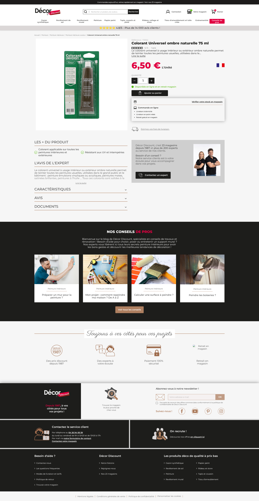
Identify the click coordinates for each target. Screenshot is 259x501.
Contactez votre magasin (64, 441)
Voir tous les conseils (129, 309)
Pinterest (208, 411)
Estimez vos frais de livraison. (155, 129)
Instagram (221, 411)
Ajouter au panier (153, 93)
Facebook (181, 411)
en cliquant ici (197, 437)
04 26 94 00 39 (76, 432)
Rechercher (133, 12)
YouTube (195, 411)
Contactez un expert (156, 175)
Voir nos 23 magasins (153, 2)
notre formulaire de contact (77, 438)
